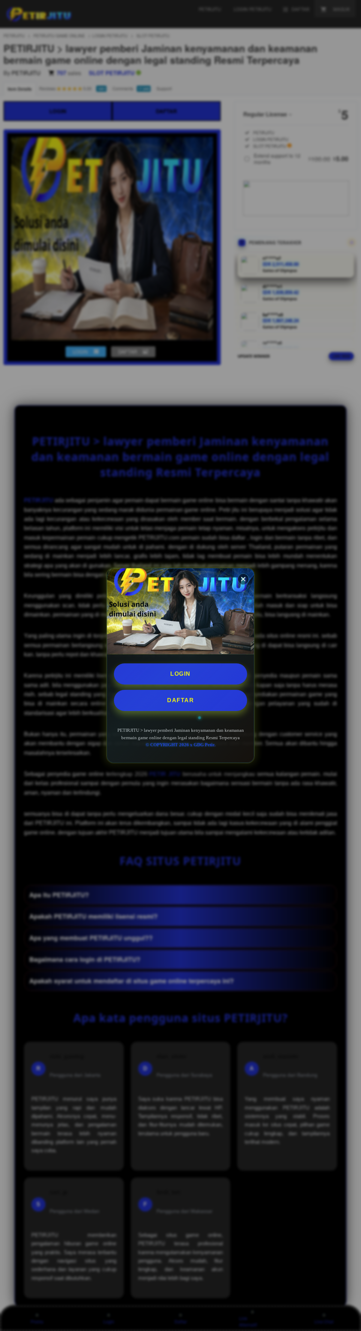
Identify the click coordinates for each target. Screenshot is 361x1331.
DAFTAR (180, 700)
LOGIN (180, 674)
